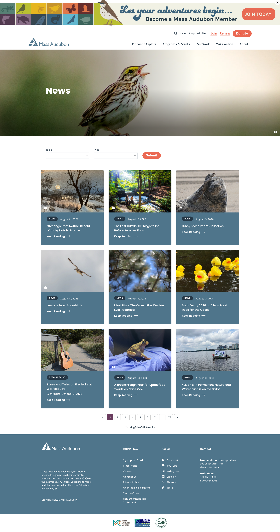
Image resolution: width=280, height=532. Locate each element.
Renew (225, 33)
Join (213, 33)
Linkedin (171, 476)
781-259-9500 (208, 477)
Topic (49, 149)
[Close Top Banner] (277, 2)
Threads (171, 482)
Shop (192, 33)
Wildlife (201, 33)
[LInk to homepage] (48, 41)
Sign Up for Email (133, 460)
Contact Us (129, 476)
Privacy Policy (131, 482)
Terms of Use (131, 493)
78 (169, 417)
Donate (242, 33)
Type (96, 149)
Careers (127, 471)
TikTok (170, 487)
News (183, 33)
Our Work (203, 44)
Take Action (224, 44)
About (244, 44)
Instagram (173, 471)
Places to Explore (144, 44)
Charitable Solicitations (136, 487)
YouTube (172, 465)
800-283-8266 (208, 480)
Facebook (172, 460)
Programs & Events (176, 44)
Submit (151, 155)
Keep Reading (56, 236)
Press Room (130, 465)
